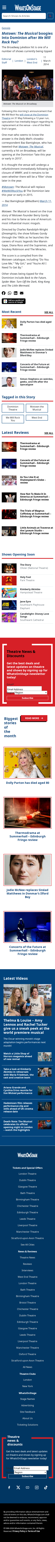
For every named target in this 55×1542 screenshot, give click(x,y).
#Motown (8, 187)
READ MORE (32, 718)
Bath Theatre (27, 1193)
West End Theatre (27, 1276)
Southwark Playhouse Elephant (32, 606)
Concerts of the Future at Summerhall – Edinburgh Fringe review (27, 950)
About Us (27, 1418)
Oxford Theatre (27, 1354)
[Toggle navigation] (2, 7)
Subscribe (27, 698)
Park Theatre (27, 580)
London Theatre (27, 1173)
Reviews (27, 1264)
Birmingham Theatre (27, 1199)
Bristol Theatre (27, 1302)
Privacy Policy (18, 1531)
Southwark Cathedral (32, 620)
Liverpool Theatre (27, 1225)
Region (11, 692)
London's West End (32, 60)
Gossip (6, 28)
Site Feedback (27, 1411)
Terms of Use (34, 1531)
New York (27, 1386)
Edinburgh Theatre (27, 1212)
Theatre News (27, 1257)
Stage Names (27, 1399)
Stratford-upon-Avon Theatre (27, 1238)
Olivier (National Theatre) (34, 568)
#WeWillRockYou (12, 191)
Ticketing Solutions (27, 1424)
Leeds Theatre (27, 1218)
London (19, 60)
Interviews (27, 1270)
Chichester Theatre (27, 1206)
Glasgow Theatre (27, 1186)
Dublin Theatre (27, 1180)
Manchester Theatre (27, 1231)
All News (27, 1367)
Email (10, 684)
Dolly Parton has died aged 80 (27, 783)
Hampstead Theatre (31, 592)
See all (48, 312)
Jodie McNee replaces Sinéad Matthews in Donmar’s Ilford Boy (28, 893)
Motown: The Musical (30, 146)
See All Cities (27, 1244)
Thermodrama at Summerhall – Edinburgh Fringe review (28, 836)
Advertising (27, 1405)
